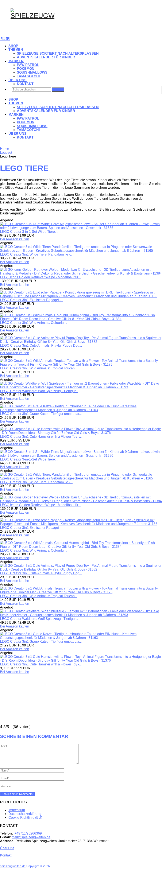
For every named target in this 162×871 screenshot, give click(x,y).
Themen (15, 49)
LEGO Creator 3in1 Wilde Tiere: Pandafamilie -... (36, 254)
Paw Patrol (28, 65)
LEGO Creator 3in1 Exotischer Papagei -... (31, 300)
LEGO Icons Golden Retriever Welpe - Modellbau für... (40, 277)
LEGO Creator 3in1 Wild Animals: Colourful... (33, 322)
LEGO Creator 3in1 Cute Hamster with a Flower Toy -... (41, 436)
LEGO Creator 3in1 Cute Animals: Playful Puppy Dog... (41, 345)
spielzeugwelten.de (13, 866)
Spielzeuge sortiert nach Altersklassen (58, 53)
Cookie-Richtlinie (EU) (25, 817)
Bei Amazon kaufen (14, 239)
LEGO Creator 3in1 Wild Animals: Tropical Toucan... (38, 368)
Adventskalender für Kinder (46, 57)
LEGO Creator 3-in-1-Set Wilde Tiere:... (29, 231)
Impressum (16, 810)
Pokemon (25, 68)
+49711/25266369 (28, 833)
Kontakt (25, 84)
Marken (16, 61)
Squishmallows (32, 72)
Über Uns (17, 80)
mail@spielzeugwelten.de (31, 837)
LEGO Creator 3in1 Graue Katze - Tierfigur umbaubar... (41, 414)
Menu (5, 38)
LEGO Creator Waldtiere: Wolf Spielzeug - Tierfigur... (39, 391)
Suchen (58, 89)
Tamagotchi (28, 76)
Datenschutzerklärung (24, 814)
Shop (13, 46)
